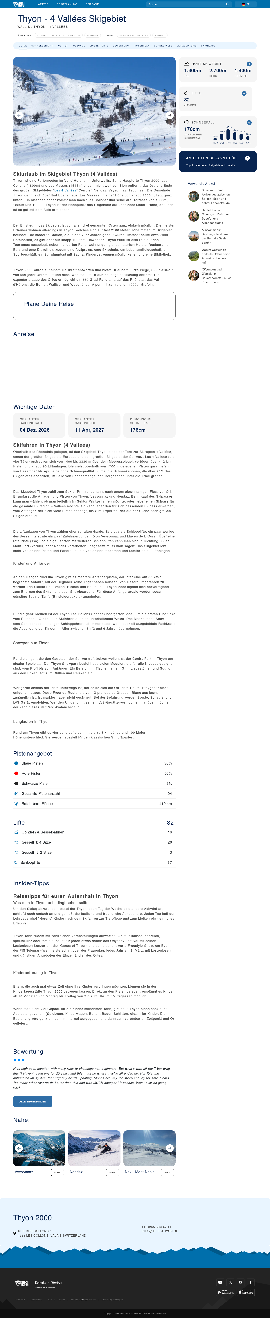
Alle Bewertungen (32, 1101)
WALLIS (23, 26)
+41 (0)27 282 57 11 (156, 1226)
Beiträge (92, 4)
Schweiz (92, 35)
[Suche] (228, 4)
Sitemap (61, 1299)
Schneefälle (163, 45)
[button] (94, 367)
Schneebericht (42, 45)
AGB (50, 1299)
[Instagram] (240, 1282)
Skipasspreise (187, 45)
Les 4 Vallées (65, 190)
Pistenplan (142, 45)
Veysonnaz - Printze (133, 35)
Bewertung (121, 45)
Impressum (20, 1299)
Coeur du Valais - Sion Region (58, 35)
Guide (23, 45)
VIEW (57, 1172)
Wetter (43, 4)
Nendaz (160, 35)
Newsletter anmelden (45, 1287)
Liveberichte (99, 45)
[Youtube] (220, 1282)
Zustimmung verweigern (112, 1299)
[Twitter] (230, 1282)
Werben (56, 1283)
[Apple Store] (246, 1292)
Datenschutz (36, 1299)
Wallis (232, 165)
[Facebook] (251, 1282)
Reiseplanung (67, 4)
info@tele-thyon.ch (160, 1231)
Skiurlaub (208, 45)
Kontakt (40, 1283)
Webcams (79, 45)
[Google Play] (226, 1292)
